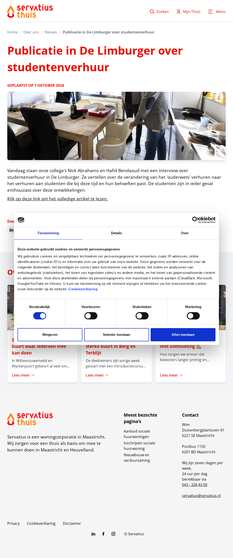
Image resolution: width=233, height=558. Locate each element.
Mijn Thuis (191, 11)
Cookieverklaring (82, 289)
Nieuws (51, 32)
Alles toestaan (183, 334)
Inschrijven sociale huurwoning (139, 446)
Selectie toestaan (116, 334)
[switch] (90, 315)
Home (12, 32)
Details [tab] (116, 233)
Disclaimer (72, 523)
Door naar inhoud (19, 6)
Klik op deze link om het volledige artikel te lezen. (57, 199)
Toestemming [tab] (48, 233)
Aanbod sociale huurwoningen (137, 434)
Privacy (13, 523)
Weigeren (50, 334)
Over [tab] (185, 233)
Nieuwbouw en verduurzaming (137, 457)
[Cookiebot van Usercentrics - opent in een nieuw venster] (195, 220)
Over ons (31, 32)
